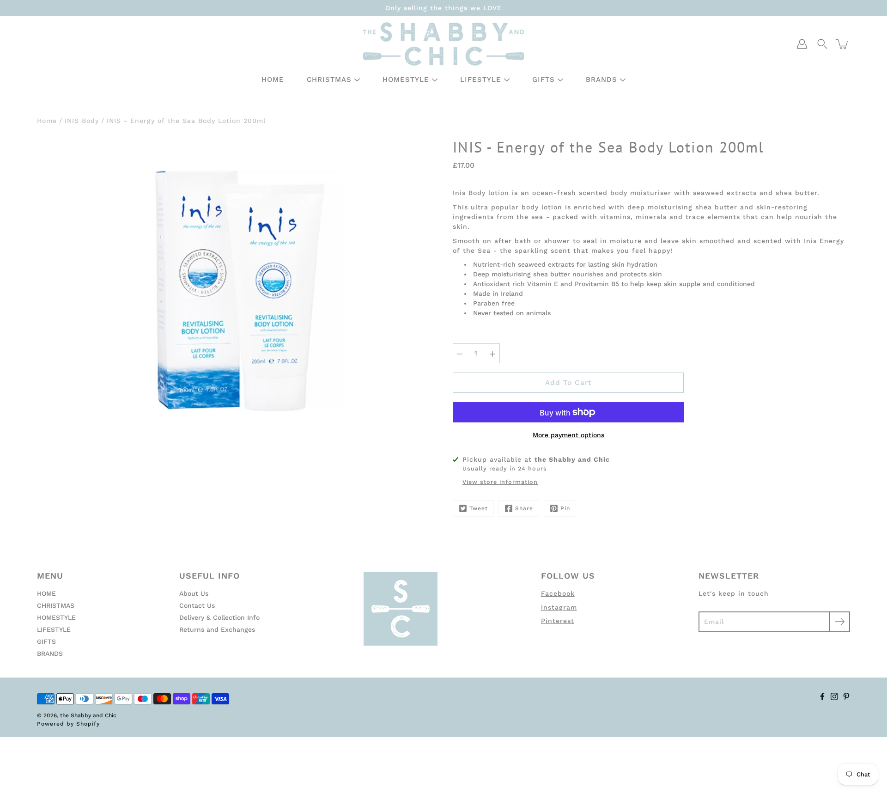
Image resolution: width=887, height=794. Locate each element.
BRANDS (601, 79)
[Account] (802, 44)
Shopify (88, 724)
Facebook (558, 593)
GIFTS (543, 79)
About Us (193, 593)
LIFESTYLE (480, 79)
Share (524, 508)
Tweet (478, 508)
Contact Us (197, 605)
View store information (500, 481)
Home (47, 120)
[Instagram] (834, 696)
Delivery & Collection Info (219, 617)
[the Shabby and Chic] (443, 44)
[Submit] (839, 621)
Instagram (559, 607)
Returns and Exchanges (217, 629)
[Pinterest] (846, 696)
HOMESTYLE (406, 79)
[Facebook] (822, 696)
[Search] (822, 44)
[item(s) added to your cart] (842, 44)
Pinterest (557, 620)
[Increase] (492, 353)
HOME (272, 79)
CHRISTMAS (329, 79)
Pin (565, 508)
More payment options (568, 435)
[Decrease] (460, 353)
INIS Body (82, 120)
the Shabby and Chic (88, 715)
